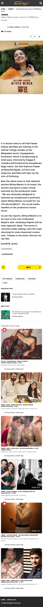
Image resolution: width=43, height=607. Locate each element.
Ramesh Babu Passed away (9, 582)
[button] (2, 3)
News (8, 404)
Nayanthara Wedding (26, 448)
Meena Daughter (16, 404)
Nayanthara (15, 448)
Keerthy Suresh (22, 361)
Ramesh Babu (15, 580)
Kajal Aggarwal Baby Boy (26, 491)
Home (3, 599)
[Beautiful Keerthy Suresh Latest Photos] (21, 344)
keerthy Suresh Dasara (9, 362)
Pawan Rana (20, 279)
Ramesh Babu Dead (26, 580)
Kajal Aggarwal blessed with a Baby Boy (13, 495)
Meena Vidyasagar (7, 406)
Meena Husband (28, 404)
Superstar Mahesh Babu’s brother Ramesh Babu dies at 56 (19, 584)
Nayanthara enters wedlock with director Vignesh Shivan (18, 452)
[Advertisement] (21, 118)
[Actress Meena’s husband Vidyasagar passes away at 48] (21, 387)
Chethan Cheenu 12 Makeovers (28, 535)
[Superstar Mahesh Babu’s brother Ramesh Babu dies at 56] (21, 563)
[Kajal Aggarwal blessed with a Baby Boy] (21, 474)
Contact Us (11, 599)
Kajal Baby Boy (6, 493)
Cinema (4, 15)
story (5, 283)
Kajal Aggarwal (11, 491)
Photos (3, 361)
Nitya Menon (7, 279)
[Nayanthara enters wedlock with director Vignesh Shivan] (21, 431)
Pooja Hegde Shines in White (23, 294)
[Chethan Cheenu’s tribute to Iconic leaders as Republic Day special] (21, 518)
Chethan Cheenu (11, 535)
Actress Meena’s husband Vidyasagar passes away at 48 (19, 408)
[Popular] (4, 330)
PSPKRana (32, 279)
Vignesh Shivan (6, 449)
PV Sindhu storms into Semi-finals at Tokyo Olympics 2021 (26, 312)
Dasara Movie (11, 361)
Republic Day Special (8, 536)
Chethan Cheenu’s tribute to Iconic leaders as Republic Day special (19, 540)
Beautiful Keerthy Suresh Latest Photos (13, 365)
